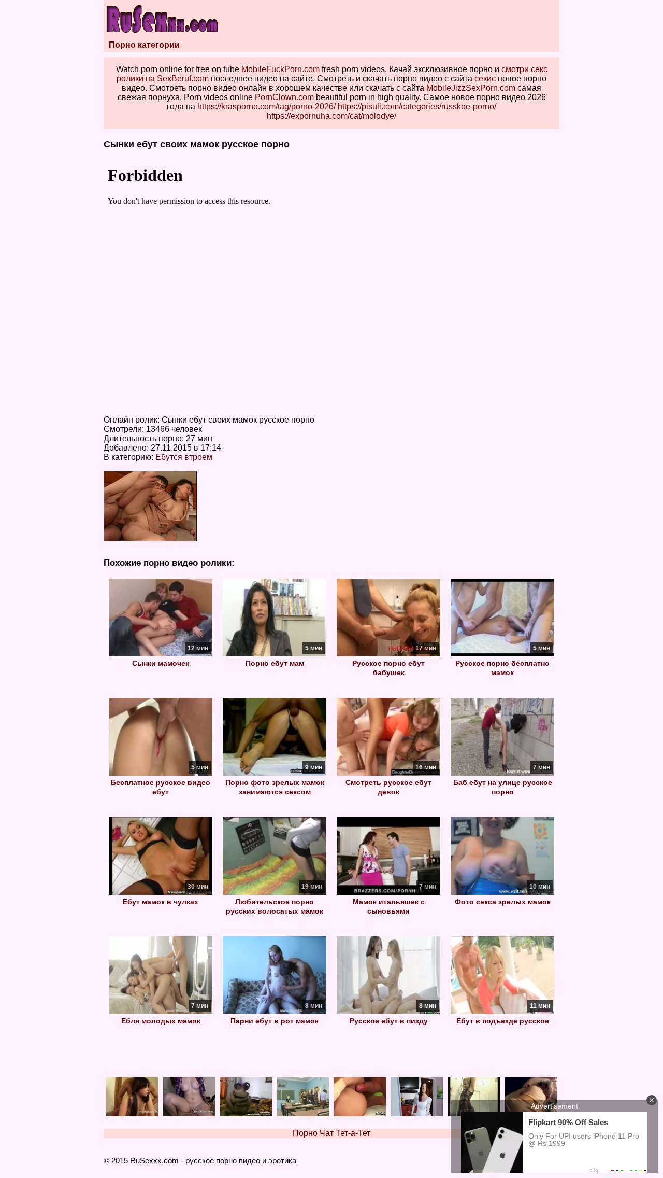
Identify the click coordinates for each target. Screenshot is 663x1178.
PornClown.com (284, 97)
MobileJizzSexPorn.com (470, 87)
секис (485, 78)
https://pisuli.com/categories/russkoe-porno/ (417, 106)
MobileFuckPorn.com (280, 69)
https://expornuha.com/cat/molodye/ (331, 115)
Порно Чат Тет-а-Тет (331, 1133)
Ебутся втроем (183, 457)
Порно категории (144, 44)
